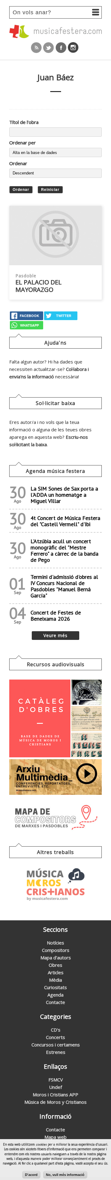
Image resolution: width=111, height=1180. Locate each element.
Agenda (55, 995)
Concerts (55, 1037)
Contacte (55, 1002)
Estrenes (55, 1052)
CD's (55, 1030)
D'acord (31, 1175)
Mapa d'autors (55, 957)
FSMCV (55, 1080)
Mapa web (55, 1137)
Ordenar (18, 163)
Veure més (55, 635)
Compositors (55, 950)
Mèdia (55, 980)
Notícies (55, 943)
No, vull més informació (65, 1175)
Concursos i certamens (55, 1044)
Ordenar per (22, 142)
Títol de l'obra (24, 122)
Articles (56, 972)
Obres (55, 965)
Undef (55, 1087)
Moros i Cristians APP (55, 1094)
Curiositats (55, 987)
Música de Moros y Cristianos (55, 1102)
